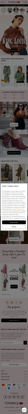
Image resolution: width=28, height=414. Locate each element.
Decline (14, 226)
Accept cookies (14, 222)
